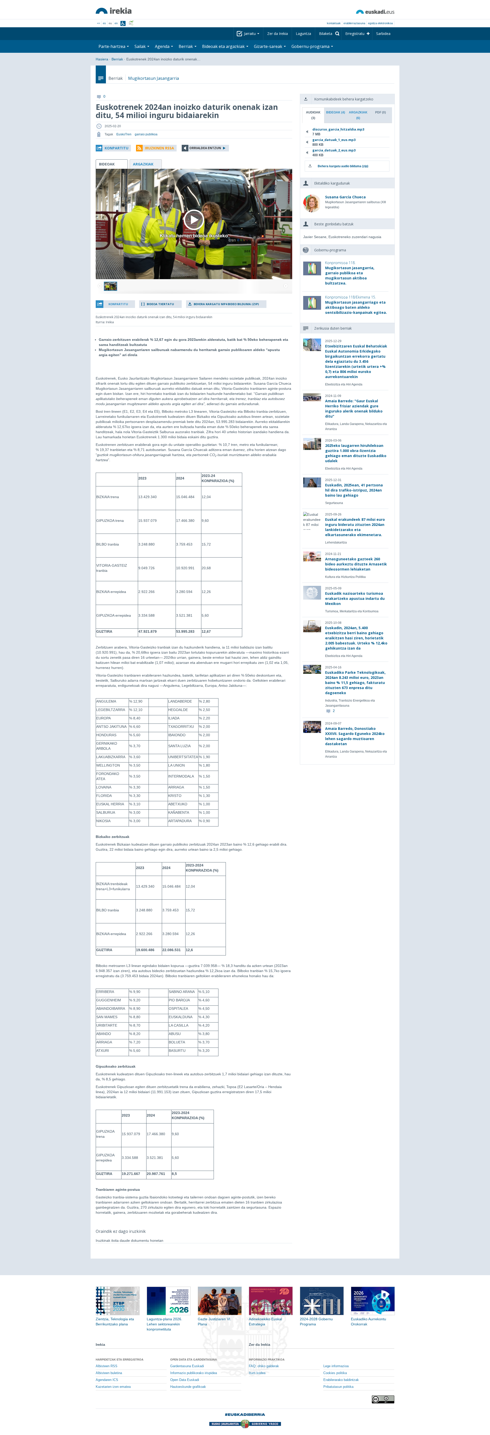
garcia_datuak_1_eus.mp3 (334, 139)
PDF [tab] (380, 112)
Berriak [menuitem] (186, 46)
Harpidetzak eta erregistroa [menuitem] (119, 1359)
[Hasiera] (113, 11)
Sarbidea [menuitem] (383, 33)
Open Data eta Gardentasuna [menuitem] (193, 1359)
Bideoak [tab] (335, 112)
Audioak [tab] (313, 115)
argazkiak (143, 164)
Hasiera (102, 59)
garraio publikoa (146, 134)
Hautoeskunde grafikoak (188, 1387)
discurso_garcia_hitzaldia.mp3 (338, 129)
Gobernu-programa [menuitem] (310, 46)
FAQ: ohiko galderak (264, 1366)
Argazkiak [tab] (358, 115)
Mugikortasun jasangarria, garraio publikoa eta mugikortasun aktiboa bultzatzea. (349, 273)
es (104, 23)
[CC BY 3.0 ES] (383, 1399)
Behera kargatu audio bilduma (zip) (343, 166)
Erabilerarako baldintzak (341, 1380)
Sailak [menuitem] (140, 46)
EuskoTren (123, 134)
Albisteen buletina (109, 1373)
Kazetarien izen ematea (113, 1387)
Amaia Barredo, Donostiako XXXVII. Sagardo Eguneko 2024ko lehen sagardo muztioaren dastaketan (355, 736)
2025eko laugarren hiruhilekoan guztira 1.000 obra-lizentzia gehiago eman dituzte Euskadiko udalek (355, 453)
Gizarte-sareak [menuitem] (268, 46)
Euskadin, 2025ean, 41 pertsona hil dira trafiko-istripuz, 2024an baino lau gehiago (354, 490)
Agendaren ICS (107, 1380)
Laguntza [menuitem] (303, 33)
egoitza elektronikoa (380, 23)
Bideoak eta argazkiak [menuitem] (224, 46)
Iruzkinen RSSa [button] (159, 148)
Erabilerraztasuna (354, 23)
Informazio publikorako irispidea (193, 1373)
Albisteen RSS (106, 1366)
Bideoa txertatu (160, 304)
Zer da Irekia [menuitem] (277, 33)
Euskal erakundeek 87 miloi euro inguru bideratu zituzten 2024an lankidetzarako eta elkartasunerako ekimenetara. (355, 527)
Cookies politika (335, 1373)
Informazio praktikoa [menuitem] (267, 1359)
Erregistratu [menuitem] (354, 33)
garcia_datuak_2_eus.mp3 (334, 150)
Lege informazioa (336, 1366)
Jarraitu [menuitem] (250, 33)
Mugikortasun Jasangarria (153, 78)
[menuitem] (328, 33)
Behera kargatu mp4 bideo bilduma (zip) (226, 304)
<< (98, 23)
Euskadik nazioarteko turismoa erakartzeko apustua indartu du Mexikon (355, 598)
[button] (113, 148)
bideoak (107, 164)
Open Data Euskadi (184, 1380)
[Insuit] (123, 23)
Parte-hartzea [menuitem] (112, 46)
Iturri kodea (257, 1373)
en (116, 23)
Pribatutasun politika (338, 1387)
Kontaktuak (334, 23)
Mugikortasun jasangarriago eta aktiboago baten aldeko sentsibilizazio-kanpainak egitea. (356, 305)
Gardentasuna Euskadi (187, 1366)
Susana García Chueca (345, 197)
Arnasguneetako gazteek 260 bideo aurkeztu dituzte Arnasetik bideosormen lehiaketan (356, 564)
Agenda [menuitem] (162, 46)
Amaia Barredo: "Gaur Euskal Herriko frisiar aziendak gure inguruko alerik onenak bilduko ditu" (354, 408)
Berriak (117, 59)
